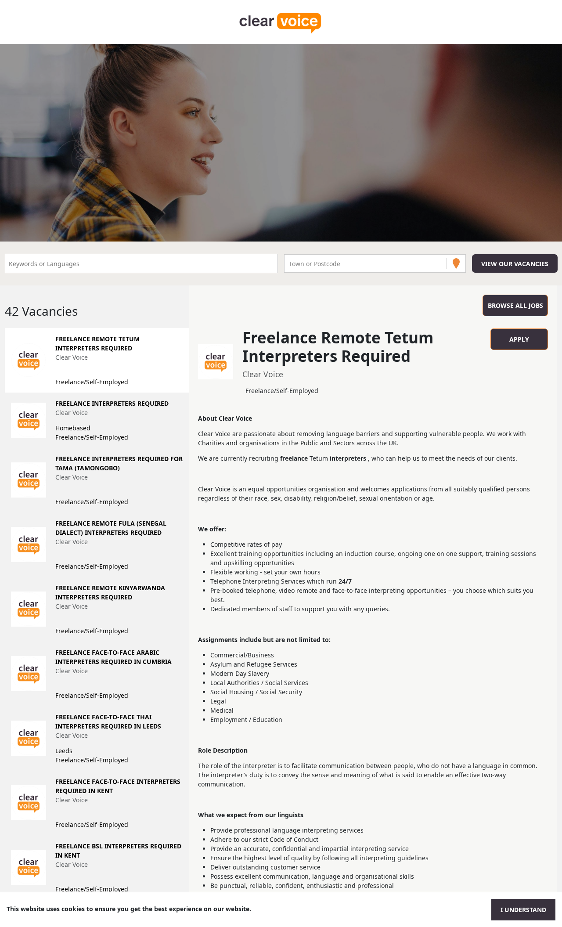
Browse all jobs (515, 305)
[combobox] (290, 263)
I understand (523, 909)
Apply (519, 339)
